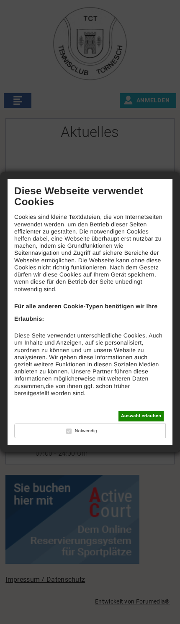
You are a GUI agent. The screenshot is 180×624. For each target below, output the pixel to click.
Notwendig (86, 431)
